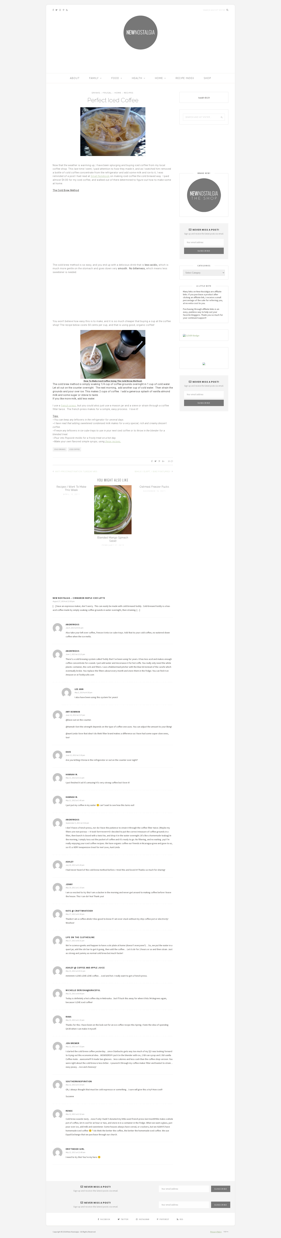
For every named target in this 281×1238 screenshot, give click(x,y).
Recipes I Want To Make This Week (71, 488)
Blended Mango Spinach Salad (112, 539)
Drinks (96, 93)
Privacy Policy (216, 1232)
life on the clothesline (80, 937)
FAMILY (94, 78)
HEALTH (137, 78)
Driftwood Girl (75, 1149)
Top (225, 1232)
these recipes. (113, 441)
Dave (68, 752)
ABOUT (75, 78)
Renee (69, 1110)
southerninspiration (79, 1081)
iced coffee (74, 449)
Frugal (107, 93)
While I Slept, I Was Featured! (153, 471)
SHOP (207, 78)
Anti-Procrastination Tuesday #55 (76, 471)
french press (68, 405)
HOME (159, 78)
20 (169, 461)
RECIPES (128, 93)
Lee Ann (79, 689)
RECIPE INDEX (185, 78)
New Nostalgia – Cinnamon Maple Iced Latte (79, 598)
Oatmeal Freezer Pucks (154, 486)
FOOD (115, 78)
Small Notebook (100, 176)
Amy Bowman (73, 711)
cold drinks (59, 449)
